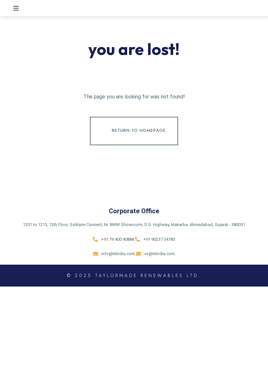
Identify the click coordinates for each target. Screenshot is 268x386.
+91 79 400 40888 (117, 239)
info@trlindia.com (118, 253)
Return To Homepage (139, 130)
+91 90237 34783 (159, 239)
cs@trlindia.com (159, 253)
